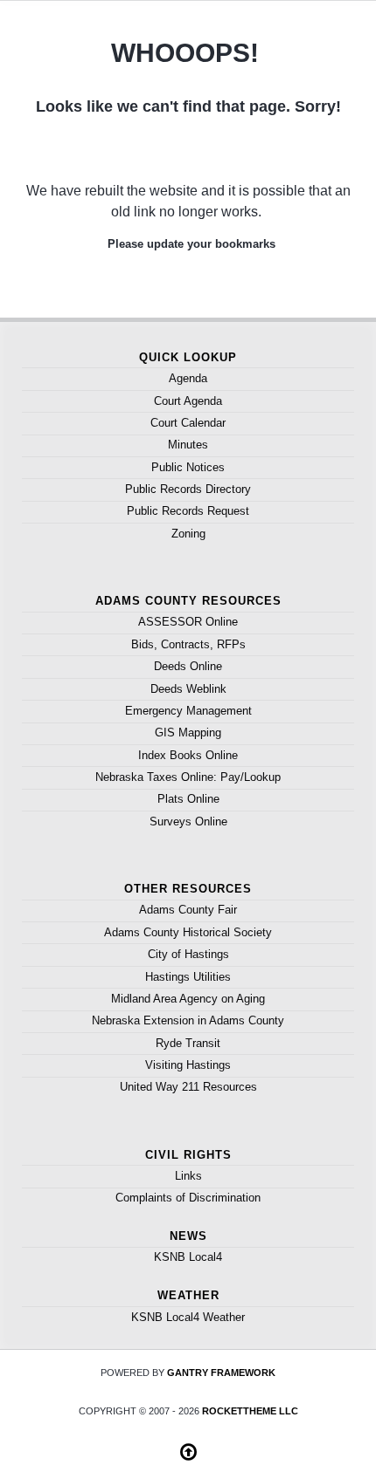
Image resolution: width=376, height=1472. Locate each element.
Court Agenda (188, 400)
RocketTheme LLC (250, 1411)
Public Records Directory (188, 489)
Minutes (188, 444)
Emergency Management (188, 710)
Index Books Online (188, 755)
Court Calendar (188, 422)
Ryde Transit (188, 1043)
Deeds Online (188, 666)
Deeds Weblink (188, 688)
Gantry (221, 1372)
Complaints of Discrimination (188, 1197)
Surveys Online (188, 821)
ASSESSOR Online (188, 621)
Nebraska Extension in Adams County (188, 1020)
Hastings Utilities (188, 976)
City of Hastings (188, 954)
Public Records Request (188, 510)
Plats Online (188, 798)
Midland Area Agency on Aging (188, 998)
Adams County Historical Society (188, 932)
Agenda (188, 378)
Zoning (188, 533)
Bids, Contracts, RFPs (188, 644)
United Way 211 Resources (188, 1086)
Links (188, 1175)
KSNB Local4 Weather (188, 1317)
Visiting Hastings (188, 1064)
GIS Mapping (188, 732)
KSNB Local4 (188, 1256)
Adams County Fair (188, 909)
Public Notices (188, 467)
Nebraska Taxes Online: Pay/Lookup (188, 777)
